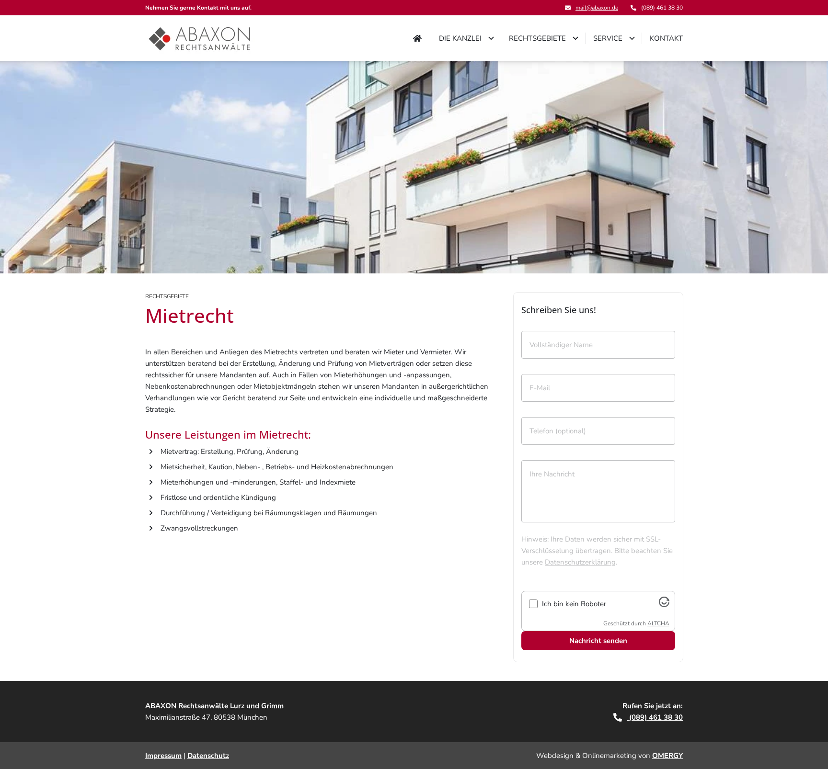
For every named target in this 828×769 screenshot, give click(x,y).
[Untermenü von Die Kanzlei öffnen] (491, 38)
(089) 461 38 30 (655, 717)
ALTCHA (658, 623)
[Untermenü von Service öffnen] (632, 38)
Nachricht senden (598, 640)
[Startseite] (200, 38)
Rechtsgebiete (167, 296)
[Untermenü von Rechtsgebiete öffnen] (575, 38)
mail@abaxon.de (596, 7)
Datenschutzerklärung (580, 562)
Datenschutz (208, 755)
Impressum (163, 755)
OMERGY (667, 755)
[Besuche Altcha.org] (664, 605)
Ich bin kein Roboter (574, 604)
